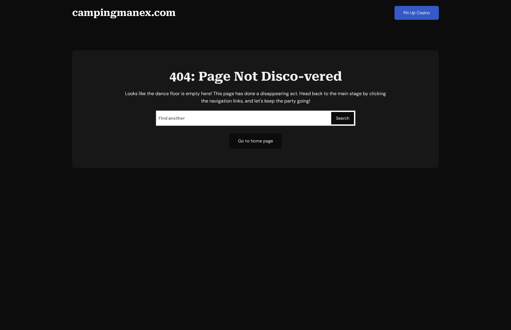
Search (342, 118)
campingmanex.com (124, 12)
